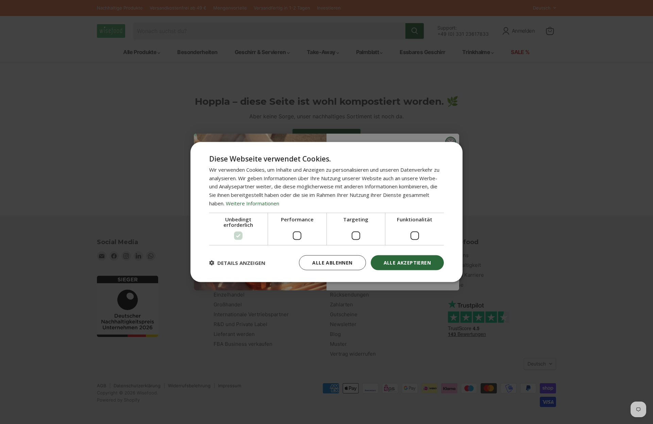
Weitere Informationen (252, 203)
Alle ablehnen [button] (332, 262)
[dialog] (326, 212)
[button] (237, 263)
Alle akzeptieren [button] (407, 262)
